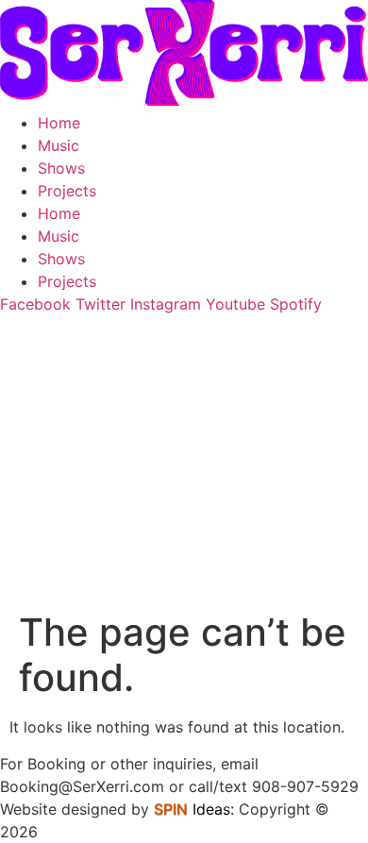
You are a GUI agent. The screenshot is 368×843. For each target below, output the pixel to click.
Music (58, 145)
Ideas (192, 809)
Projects (67, 190)
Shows (61, 168)
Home (59, 122)
